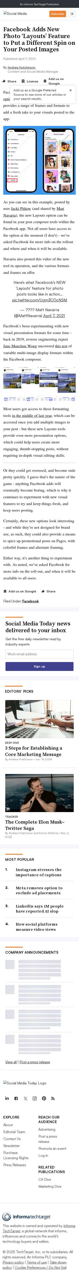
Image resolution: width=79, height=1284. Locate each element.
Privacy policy (13, 1262)
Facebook (30, 601)
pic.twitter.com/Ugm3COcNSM (39, 300)
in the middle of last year (32, 415)
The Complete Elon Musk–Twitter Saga (35, 825)
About (8, 1125)
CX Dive (44, 1179)
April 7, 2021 (54, 315)
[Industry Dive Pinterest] (43, 1098)
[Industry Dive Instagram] (34, 1098)
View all (11, 1062)
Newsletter (11, 1146)
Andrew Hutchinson (21, 67)
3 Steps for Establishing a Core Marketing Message (33, 751)
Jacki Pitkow (21, 208)
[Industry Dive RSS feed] (52, 1098)
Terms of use (37, 1262)
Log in (43, 1155)
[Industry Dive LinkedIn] (6, 1098)
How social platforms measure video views (36, 927)
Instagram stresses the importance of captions (39, 872)
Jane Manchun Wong (20, 345)
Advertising (46, 1129)
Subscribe (57, 13)
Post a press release (35, 1062)
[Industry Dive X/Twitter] (25, 1098)
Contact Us (12, 1139)
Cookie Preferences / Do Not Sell (40, 1267)
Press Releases (14, 1165)
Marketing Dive (49, 1186)
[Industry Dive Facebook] (16, 1098)
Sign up (39, 666)
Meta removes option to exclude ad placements (39, 890)
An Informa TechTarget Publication (39, 4)
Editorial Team (14, 1132)
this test (61, 345)
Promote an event (52, 1148)
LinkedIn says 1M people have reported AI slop (40, 909)
